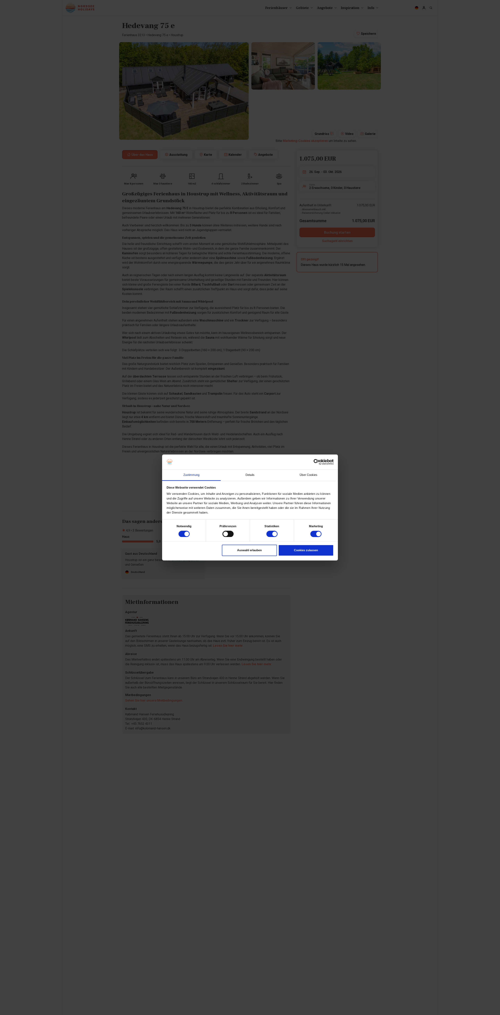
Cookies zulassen (306, 550)
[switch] (228, 534)
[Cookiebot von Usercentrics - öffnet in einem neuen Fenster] (316, 462)
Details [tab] (250, 474)
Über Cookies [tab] (308, 474)
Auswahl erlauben (249, 550)
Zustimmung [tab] (191, 474)
